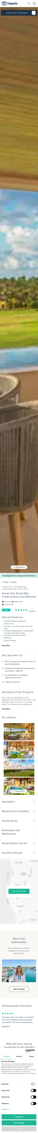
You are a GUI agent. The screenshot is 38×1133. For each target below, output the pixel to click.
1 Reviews (32, 610)
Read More (6, 645)
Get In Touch (19, 989)
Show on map (19, 891)
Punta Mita (7, 587)
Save (6, 582)
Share (13, 582)
